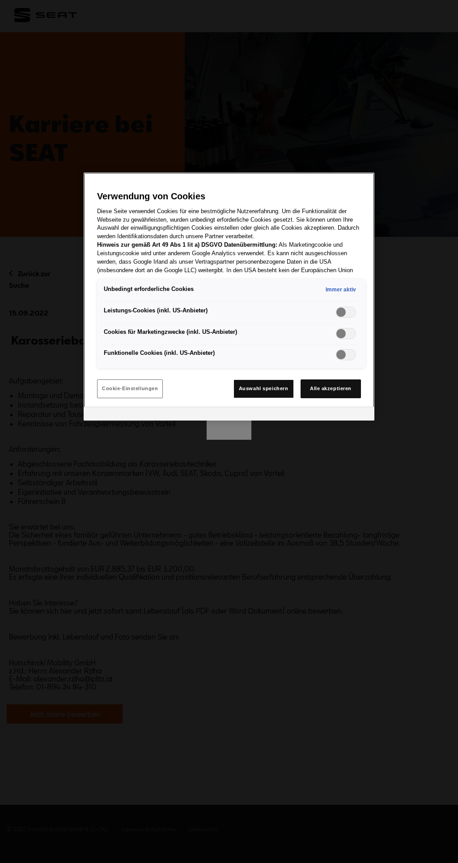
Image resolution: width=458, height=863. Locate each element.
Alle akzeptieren (331, 388)
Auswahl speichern (263, 388)
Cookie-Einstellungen (130, 388)
